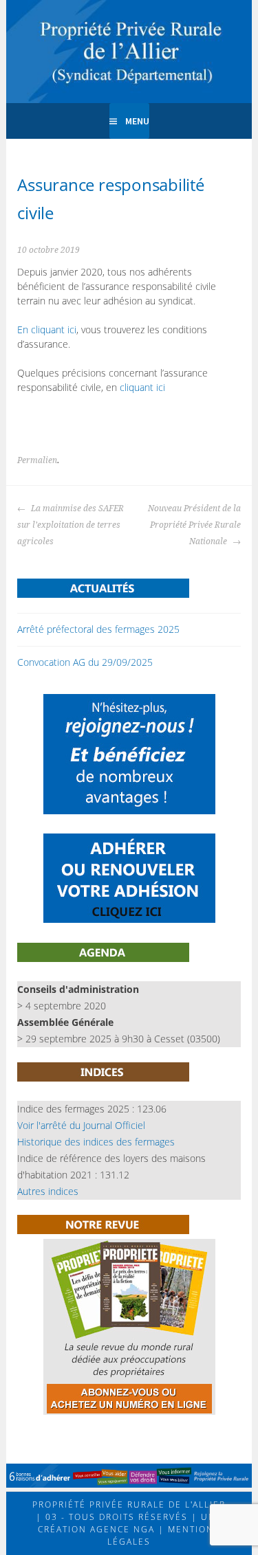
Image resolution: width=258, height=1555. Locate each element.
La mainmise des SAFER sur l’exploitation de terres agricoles (70, 525)
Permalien (37, 460)
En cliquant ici (46, 329)
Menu (137, 121)
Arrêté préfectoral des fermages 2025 (98, 629)
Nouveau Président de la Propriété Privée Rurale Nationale (194, 525)
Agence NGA (121, 1529)
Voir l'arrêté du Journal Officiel (81, 1125)
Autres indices (47, 1191)
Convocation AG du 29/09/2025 (85, 662)
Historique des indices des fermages (96, 1141)
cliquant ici (142, 387)
